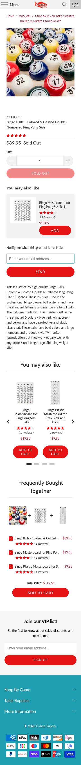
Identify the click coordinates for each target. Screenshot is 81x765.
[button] (16, 135)
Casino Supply (46, 726)
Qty (9, 152)
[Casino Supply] (40, 4)
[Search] (64, 4)
